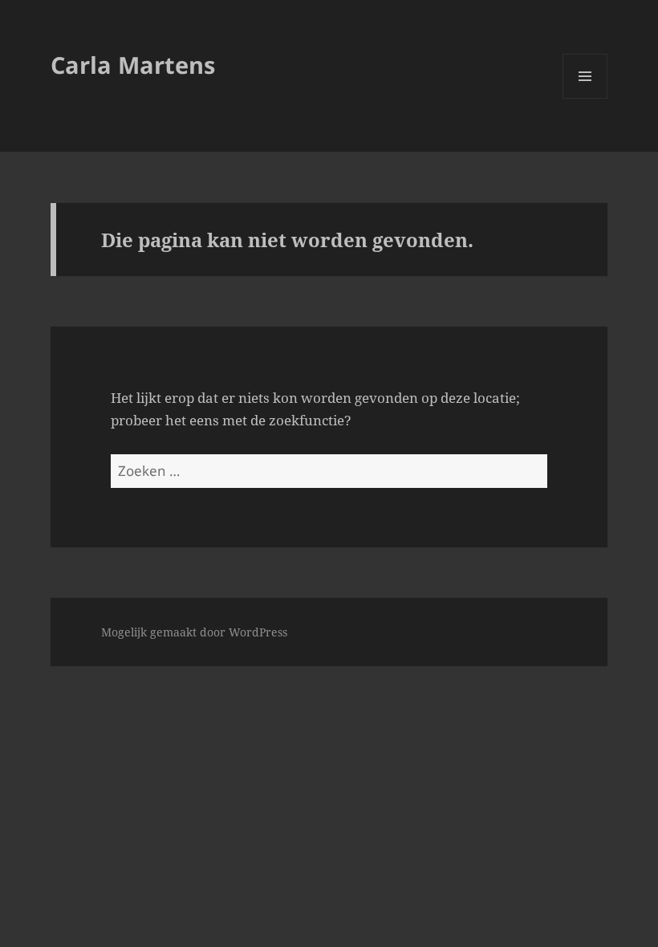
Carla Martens (133, 64)
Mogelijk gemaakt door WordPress (194, 632)
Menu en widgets (585, 98)
